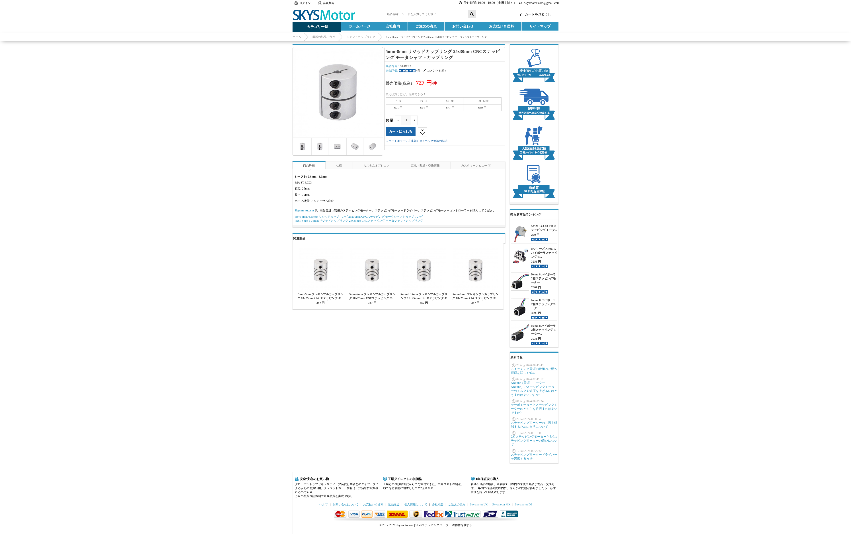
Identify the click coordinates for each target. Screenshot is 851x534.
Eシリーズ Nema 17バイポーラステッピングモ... (544, 252)
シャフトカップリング (360, 37)
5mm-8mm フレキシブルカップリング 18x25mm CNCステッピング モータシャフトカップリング (475, 298)
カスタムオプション (376, 165)
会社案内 (393, 26)
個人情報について (415, 504)
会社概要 (437, 504)
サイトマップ (540, 26)
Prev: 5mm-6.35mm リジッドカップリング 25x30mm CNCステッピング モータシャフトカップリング (359, 216)
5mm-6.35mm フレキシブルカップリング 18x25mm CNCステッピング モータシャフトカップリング (423, 298)
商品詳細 (309, 165)
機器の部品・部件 (323, 37)
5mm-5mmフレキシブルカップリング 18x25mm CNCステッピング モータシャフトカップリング (320, 298)
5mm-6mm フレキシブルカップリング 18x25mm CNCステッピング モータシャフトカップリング (372, 298)
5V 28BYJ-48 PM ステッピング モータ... (544, 228)
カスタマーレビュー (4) (476, 165)
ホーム (297, 37)
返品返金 (394, 504)
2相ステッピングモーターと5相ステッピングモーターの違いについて (534, 440)
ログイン (305, 3)
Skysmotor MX (501, 504)
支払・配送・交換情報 (425, 165)
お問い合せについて (346, 504)
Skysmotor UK (479, 504)
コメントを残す (437, 70)
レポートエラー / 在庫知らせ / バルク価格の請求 (417, 141)
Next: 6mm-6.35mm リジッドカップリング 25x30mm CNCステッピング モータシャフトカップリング (359, 220)
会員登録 (328, 3)
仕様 (339, 165)
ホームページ (359, 26)
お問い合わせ (463, 26)
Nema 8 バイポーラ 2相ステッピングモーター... (543, 278)
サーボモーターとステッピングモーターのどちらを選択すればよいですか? (534, 408)
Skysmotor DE (523, 504)
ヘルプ (323, 504)
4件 (418, 70)
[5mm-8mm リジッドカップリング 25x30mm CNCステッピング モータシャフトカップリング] (338, 92)
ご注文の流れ (426, 26)
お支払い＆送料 (501, 26)
